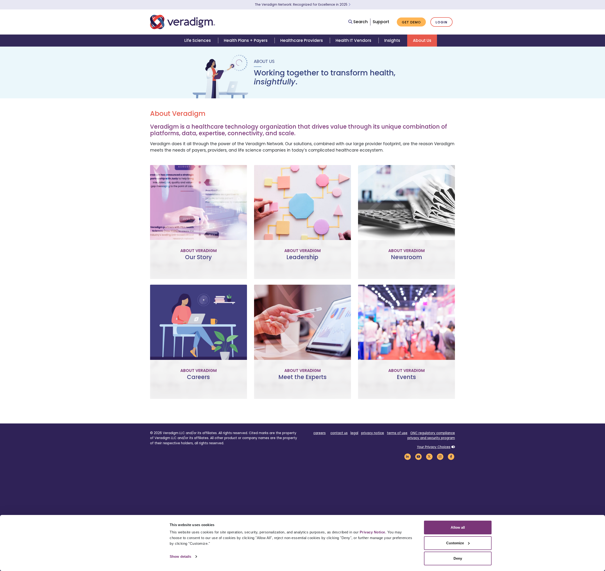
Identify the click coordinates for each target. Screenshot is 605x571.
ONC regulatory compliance (432, 433)
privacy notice (372, 433)
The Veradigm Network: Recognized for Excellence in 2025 (301, 4)
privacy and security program (431, 438)
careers (319, 433)
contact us (339, 433)
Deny (458, 558)
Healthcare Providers (301, 40)
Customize (455, 543)
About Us (422, 40)
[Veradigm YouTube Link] (418, 456)
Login (441, 22)
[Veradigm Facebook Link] (451, 456)
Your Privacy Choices (433, 447)
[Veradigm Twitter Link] (429, 456)
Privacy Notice (372, 532)
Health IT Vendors (353, 40)
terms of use (397, 433)
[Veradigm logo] (182, 22)
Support (381, 22)
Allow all (458, 527)
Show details (180, 556)
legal (354, 433)
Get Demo (411, 22)
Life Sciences (197, 40)
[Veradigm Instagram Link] (440, 456)
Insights (392, 40)
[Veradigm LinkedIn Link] (407, 456)
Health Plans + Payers (246, 40)
